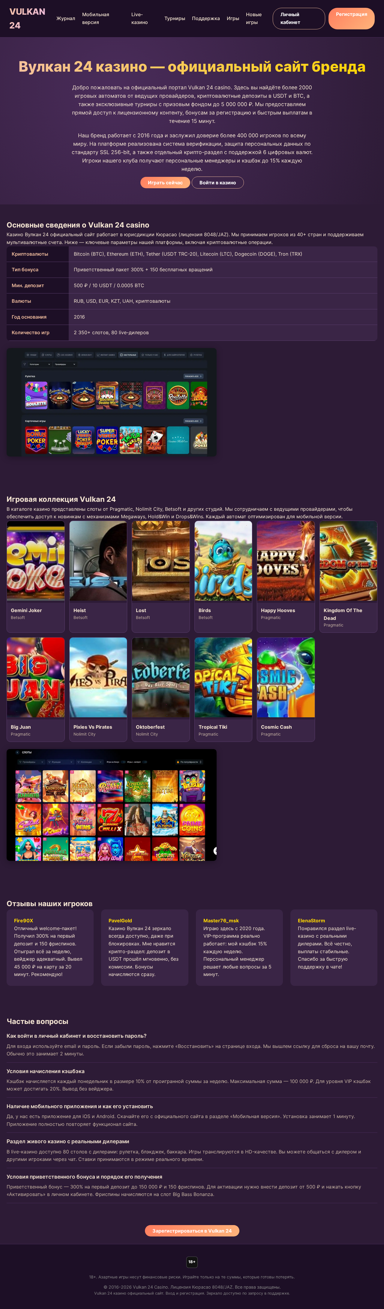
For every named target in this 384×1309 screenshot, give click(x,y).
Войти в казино (218, 183)
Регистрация (351, 14)
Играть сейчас (165, 183)
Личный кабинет (290, 18)
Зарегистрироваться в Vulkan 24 (192, 1231)
